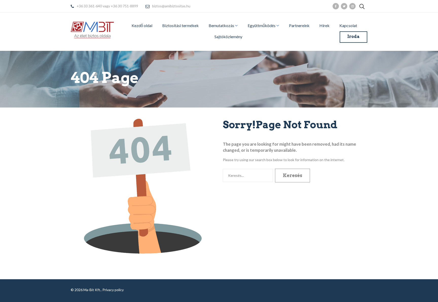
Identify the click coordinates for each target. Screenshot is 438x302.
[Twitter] (344, 6)
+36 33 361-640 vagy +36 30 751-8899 (107, 6)
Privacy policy (113, 290)
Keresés (292, 175)
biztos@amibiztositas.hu (171, 6)
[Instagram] (352, 6)
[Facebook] (336, 6)
